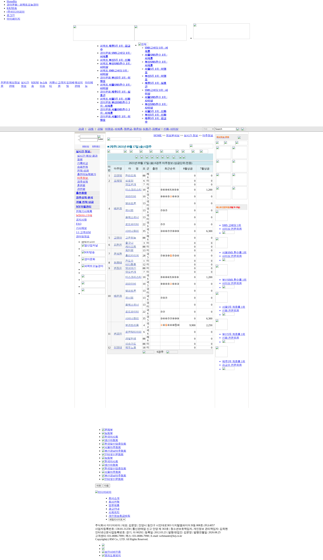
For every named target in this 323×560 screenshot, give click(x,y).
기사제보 (81, 228)
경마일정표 (82, 236)
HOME (158, 135)
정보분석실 (173, 135)
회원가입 (85, 146)
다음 (106, 485)
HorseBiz (12, 1)
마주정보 (207, 135)
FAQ (78, 223)
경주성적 (82, 181)
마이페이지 (13, 18)
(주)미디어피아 (16, 11)
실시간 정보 (191, 135)
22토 (91, 128)
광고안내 (114, 508)
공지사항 (81, 219)
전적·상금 (83, 170)
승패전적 (82, 166)
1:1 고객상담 (83, 232)
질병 (80, 159)
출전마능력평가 (86, 174)
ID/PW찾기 (96, 146)
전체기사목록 (84, 211)
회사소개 (114, 498)
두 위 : (155, 111)
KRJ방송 (12, 8)
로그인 (11, 15)
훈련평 (81, 185)
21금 (81, 128)
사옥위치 (114, 512)
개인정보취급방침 (119, 515)
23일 (100, 128)
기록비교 (82, 163)
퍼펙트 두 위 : (115, 60)
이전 (99, 485)
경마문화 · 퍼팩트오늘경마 (23, 4)
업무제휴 (114, 505)
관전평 (81, 189)
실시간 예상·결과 (87, 155)
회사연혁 (114, 501)
